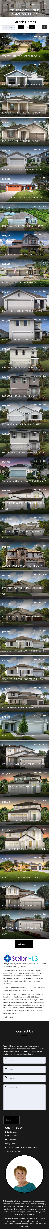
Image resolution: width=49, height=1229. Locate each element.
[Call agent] (3, 4)
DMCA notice (24, 1226)
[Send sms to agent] (8, 4)
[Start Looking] (32, 27)
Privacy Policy (29, 1214)
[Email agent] (13, 4)
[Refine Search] (44, 27)
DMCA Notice (8, 1017)
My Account (36, 4)
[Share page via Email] (19, 4)
